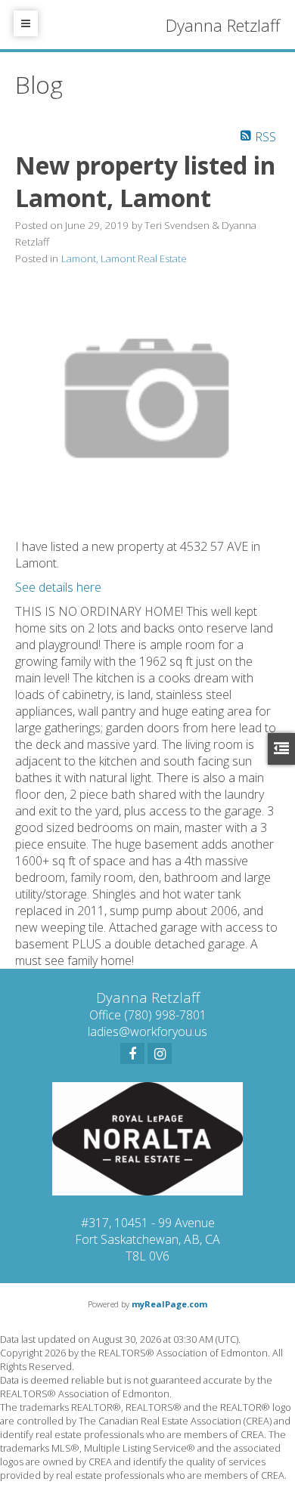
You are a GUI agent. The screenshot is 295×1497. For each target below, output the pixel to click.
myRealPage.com (169, 1304)
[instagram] (160, 1053)
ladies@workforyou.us (147, 1031)
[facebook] (132, 1053)
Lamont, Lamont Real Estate (124, 258)
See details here (58, 587)
